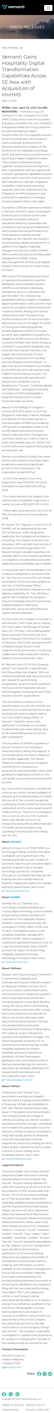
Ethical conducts (37, 1410)
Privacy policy (35, 1405)
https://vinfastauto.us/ (18, 1158)
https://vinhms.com (16, 962)
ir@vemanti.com (11, 1367)
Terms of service (13, 1405)
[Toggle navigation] (48, 8)
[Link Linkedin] (17, 1394)
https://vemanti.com (17, 891)
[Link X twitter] (11, 1394)
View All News (10, 47)
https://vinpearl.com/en (19, 1080)
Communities (10, 1410)
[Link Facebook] (4, 1394)
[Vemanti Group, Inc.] (13, 7)
